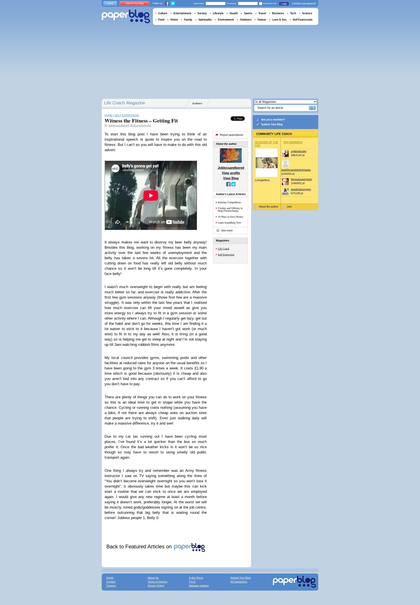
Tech (293, 13)
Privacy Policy (156, 585)
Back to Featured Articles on (139, 546)
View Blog (231, 178)
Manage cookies (199, 585)
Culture (162, 13)
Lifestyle (218, 13)
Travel (262, 13)
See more (227, 230)
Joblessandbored (118, 125)
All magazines (238, 581)
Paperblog (126, 16)
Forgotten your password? (304, 3)
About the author (268, 206)
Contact (111, 581)
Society (202, 13)
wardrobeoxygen (301, 189)
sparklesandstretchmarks (296, 169)
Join (289, 206)
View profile (231, 173)
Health (234, 13)
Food (161, 19)
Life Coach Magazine (124, 102)
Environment (226, 19)
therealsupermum (301, 179)
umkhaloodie (298, 151)
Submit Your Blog (272, 124)
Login (284, 3)
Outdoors (246, 19)
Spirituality (205, 19)
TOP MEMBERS (293, 142)
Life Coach (223, 248)
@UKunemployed (140, 125)
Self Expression (226, 254)
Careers (111, 585)
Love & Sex (279, 19)
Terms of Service (157, 581)
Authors (197, 103)
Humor (262, 19)
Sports (248, 13)
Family (188, 19)
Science (307, 13)
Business (278, 13)
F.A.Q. (192, 581)
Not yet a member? (273, 119)
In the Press (196, 577)
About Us (153, 577)
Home (110, 3)
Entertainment (182, 13)
